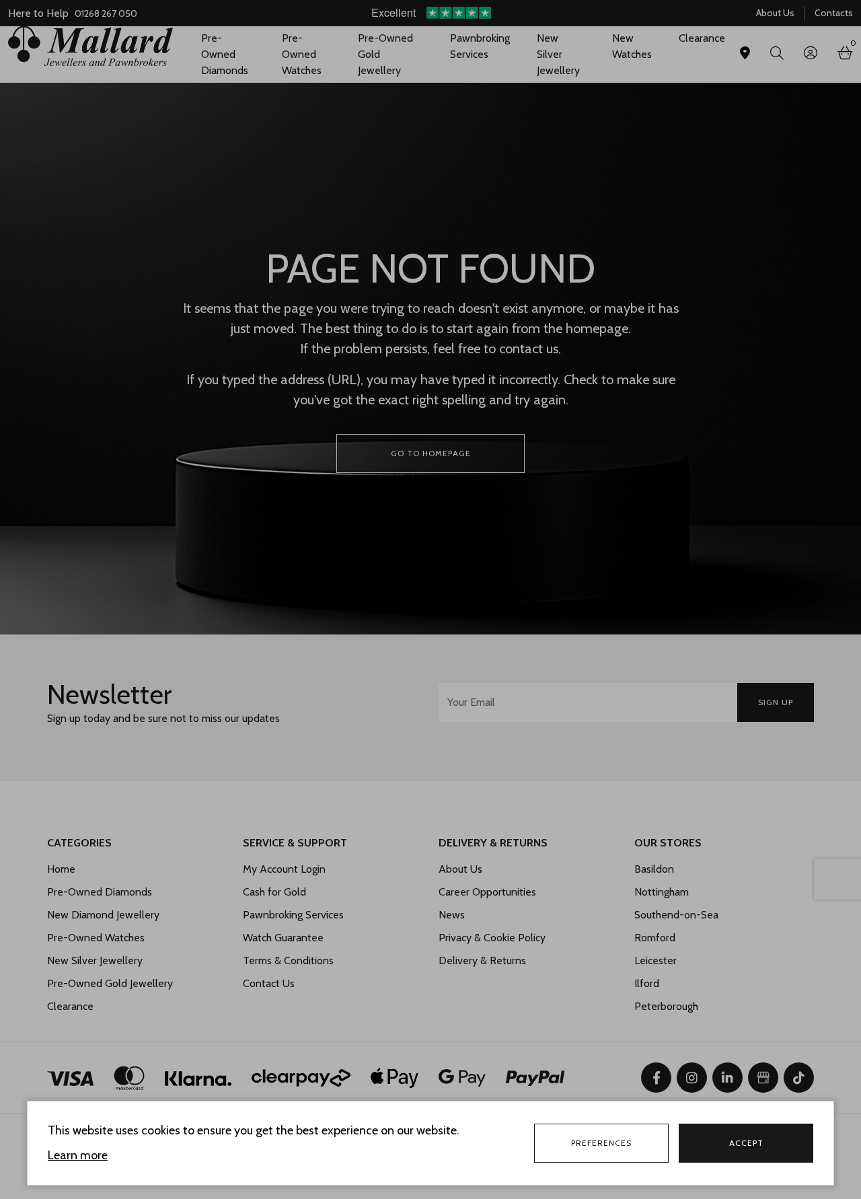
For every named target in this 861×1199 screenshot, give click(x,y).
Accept (746, 1143)
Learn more (78, 1155)
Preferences (601, 1143)
